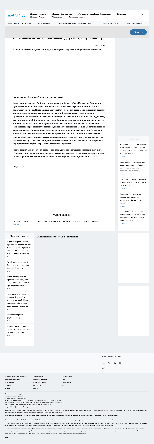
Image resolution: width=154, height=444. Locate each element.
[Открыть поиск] (143, 15)
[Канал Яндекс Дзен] (120, 363)
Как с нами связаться (40, 379)
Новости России (37, 17)
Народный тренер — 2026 (137, 23)
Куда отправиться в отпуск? (109, 23)
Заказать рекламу (77, 17)
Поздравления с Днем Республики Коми (74, 23)
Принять (138, 32)
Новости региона (38, 14)
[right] (146, 23)
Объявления (56, 17)
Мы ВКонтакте (66, 382)
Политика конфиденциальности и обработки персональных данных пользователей (87, 425)
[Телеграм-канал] (115, 363)
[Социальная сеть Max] (103, 367)
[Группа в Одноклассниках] (109, 363)
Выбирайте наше (45, 23)
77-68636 (23, 420)
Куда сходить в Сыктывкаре (19, 23)
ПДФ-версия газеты (39, 382)
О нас (63, 379)
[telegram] (24, 167)
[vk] (16, 167)
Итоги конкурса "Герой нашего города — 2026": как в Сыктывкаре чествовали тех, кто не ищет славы (55, 222)
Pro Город (8, 385)
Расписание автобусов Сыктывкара (94, 14)
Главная (35, 388)
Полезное (121, 14)
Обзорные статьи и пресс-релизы (15, 376)
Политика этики (67, 376)
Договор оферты (38, 376)
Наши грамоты (9, 382)
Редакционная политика (12, 379)
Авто (63, 385)
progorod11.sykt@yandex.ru (13, 407)
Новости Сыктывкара (62, 14)
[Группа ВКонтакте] (103, 363)
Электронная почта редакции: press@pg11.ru (50, 402)
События (7, 388)
